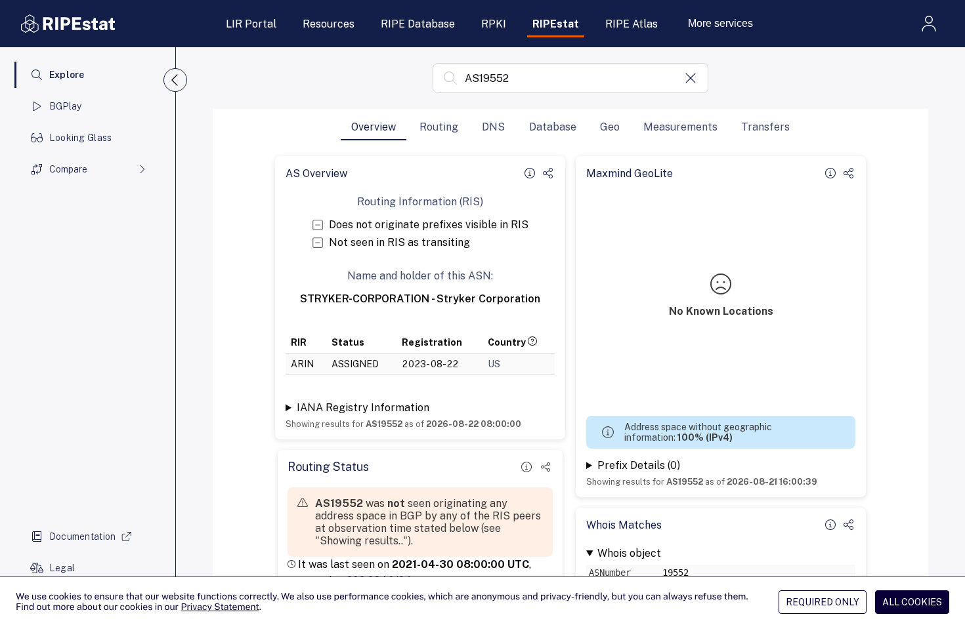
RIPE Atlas (631, 24)
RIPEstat (555, 24)
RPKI (493, 24)
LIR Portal (251, 24)
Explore (67, 75)
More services (720, 23)
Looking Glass (80, 137)
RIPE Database (418, 24)
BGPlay (65, 106)
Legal (62, 568)
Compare (68, 169)
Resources (328, 24)
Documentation (82, 536)
